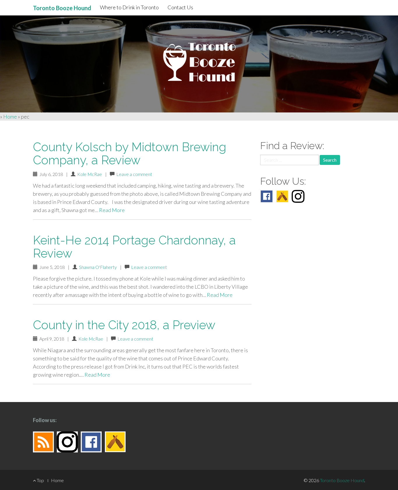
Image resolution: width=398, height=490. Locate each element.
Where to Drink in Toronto (129, 7)
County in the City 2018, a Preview (124, 325)
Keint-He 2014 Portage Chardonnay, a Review (134, 246)
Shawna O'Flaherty (98, 267)
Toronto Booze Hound (342, 480)
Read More (112, 210)
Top (40, 480)
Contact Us (180, 7)
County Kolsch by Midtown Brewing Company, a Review (129, 153)
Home (10, 116)
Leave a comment (134, 174)
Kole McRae (89, 174)
